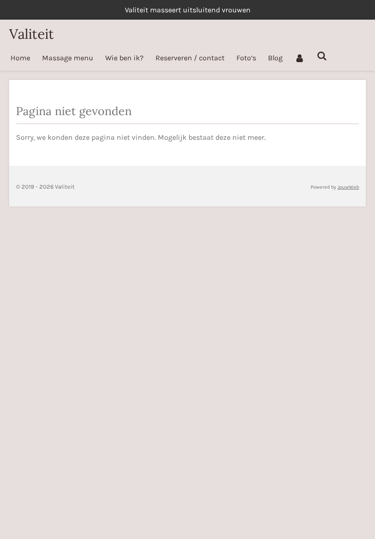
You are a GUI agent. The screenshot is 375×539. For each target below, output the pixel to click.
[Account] (300, 57)
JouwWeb (348, 187)
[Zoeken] (321, 56)
